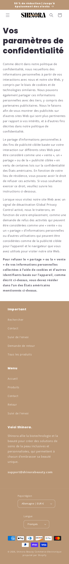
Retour (12, 404)
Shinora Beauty (25, 551)
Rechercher (16, 319)
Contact (13, 328)
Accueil (13, 378)
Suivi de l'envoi (18, 337)
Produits (13, 387)
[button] (7, 15)
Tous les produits (20, 354)
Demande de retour (21, 346)
